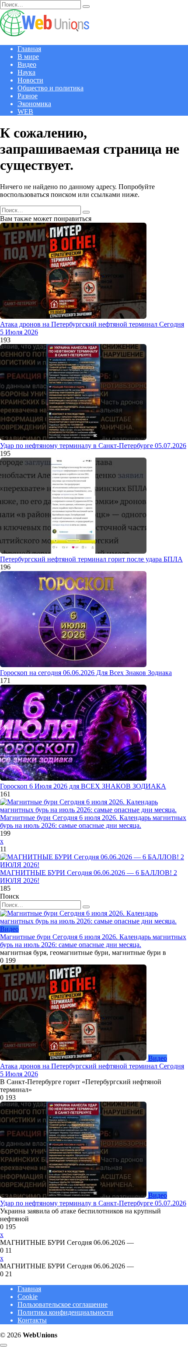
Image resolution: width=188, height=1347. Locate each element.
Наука (26, 72)
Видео (26, 64)
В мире (28, 56)
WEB (25, 111)
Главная (29, 48)
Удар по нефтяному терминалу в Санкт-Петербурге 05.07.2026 (93, 445)
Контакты (32, 1320)
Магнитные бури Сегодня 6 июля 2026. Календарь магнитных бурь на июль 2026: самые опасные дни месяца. (93, 821)
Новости (30, 80)
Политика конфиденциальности (65, 1312)
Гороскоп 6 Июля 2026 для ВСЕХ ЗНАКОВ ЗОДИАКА (83, 786)
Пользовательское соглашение (62, 1304)
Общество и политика (50, 88)
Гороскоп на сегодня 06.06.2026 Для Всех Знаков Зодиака (86, 672)
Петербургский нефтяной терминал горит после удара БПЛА (91, 559)
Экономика (34, 103)
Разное (27, 96)
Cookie (27, 1296)
